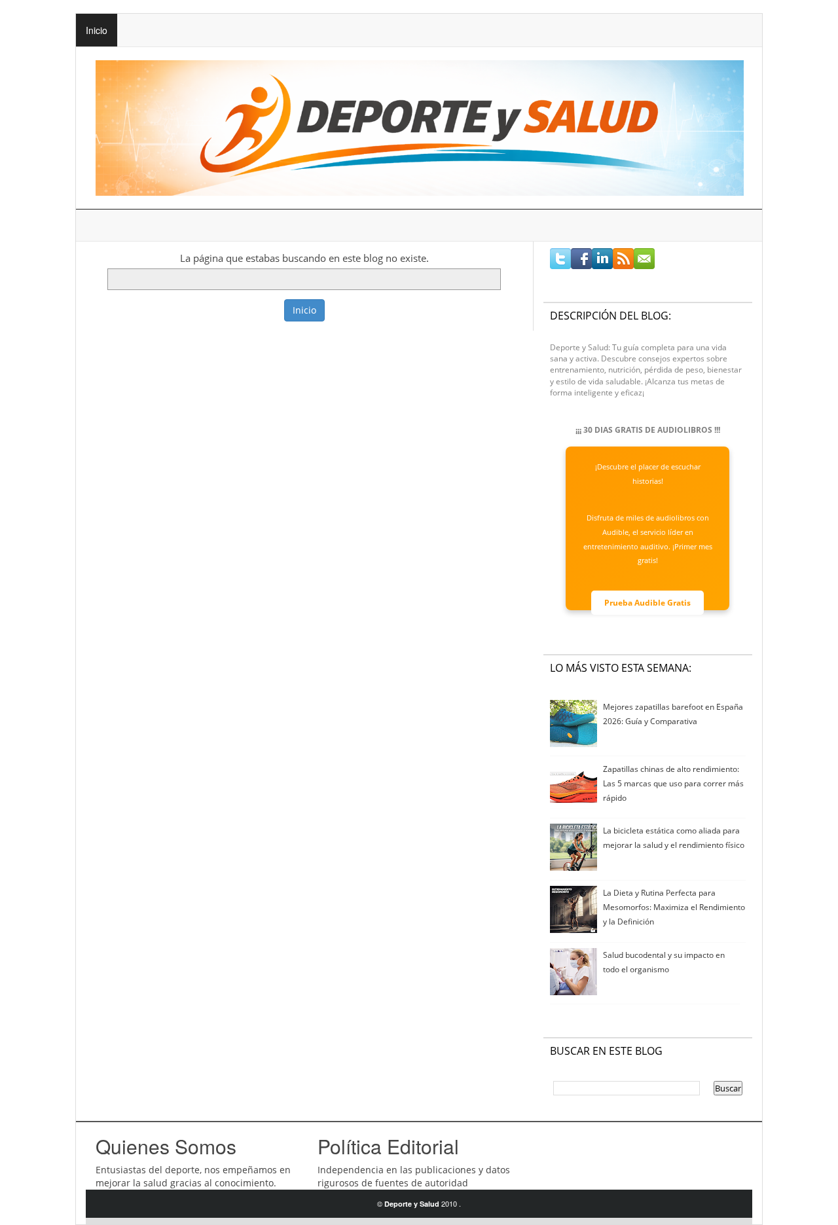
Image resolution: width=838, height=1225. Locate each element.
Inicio (96, 30)
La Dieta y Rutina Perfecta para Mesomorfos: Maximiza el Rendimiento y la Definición (674, 907)
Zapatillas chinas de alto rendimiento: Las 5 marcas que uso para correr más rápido (673, 783)
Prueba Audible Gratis (647, 602)
